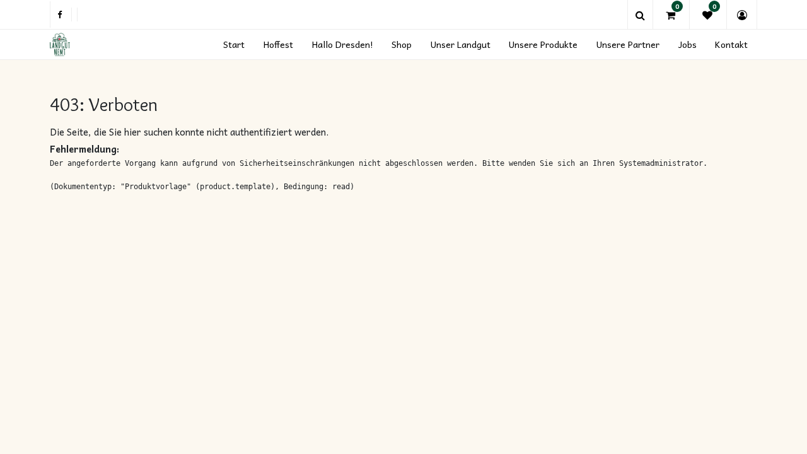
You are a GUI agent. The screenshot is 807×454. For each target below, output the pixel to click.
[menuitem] (234, 44)
